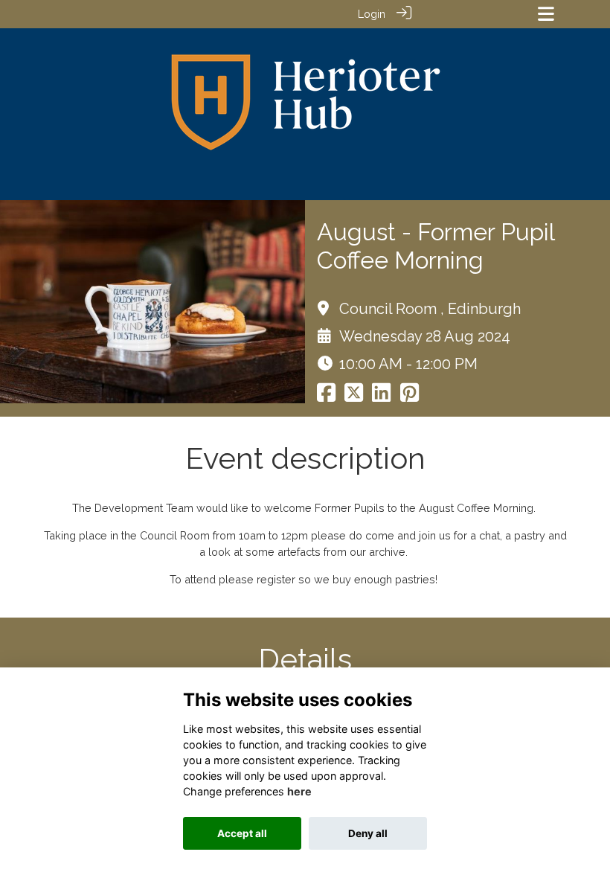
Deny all (368, 833)
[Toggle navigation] (546, 14)
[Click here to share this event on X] (353, 396)
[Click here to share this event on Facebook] (326, 396)
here (299, 791)
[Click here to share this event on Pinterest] (409, 396)
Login (371, 13)
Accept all (242, 833)
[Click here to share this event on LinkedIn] (381, 396)
